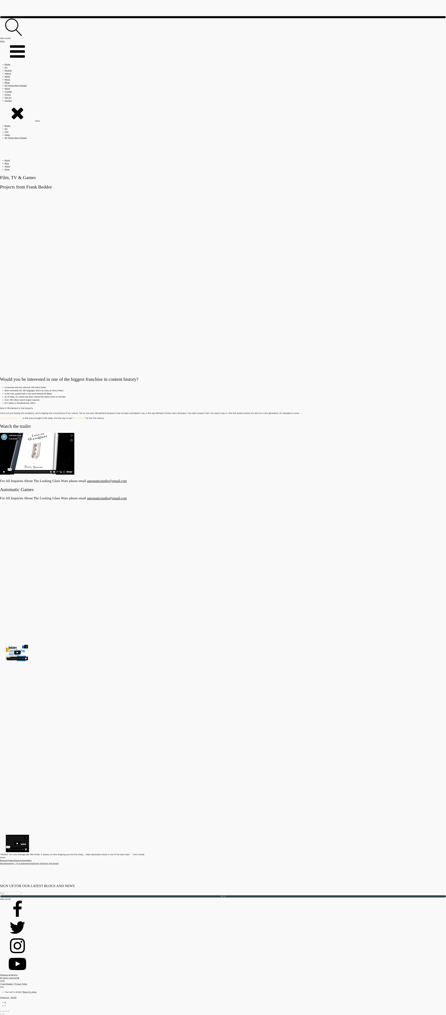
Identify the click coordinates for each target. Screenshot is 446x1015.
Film (6, 132)
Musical (8, 70)
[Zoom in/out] (1, 1011)
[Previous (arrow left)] (1, 1014)
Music (7, 79)
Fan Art (8, 98)
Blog (7, 163)
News (7, 76)
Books (7, 64)
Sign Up (223, 896)
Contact (8, 101)
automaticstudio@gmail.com (107, 481)
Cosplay (8, 91)
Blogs (7, 82)
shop (2, 41)
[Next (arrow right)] (3, 1014)
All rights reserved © (10, 978)
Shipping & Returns (9, 975)
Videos (8, 73)
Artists (8, 94)
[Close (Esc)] (8, 1011)
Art (6, 67)
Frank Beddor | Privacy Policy (13, 984)
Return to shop (29, 992)
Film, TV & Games (18, 863)
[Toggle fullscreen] (3, 1011)
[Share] (6, 1011)
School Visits (39, 863)
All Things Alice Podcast (16, 85)
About (7, 88)
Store (7, 169)
